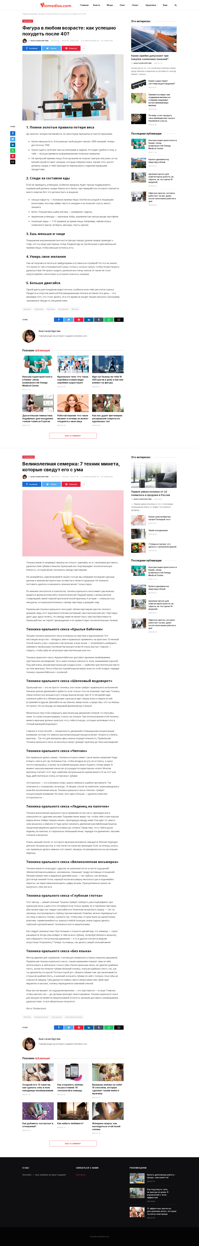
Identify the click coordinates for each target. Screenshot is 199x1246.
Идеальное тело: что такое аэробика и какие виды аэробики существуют (72, 379)
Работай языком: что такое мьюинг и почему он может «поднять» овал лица (72, 418)
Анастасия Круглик (40, 41)
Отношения (28, 457)
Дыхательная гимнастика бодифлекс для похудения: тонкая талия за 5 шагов (37, 418)
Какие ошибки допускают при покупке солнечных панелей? (150, 57)
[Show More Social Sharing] (84, 48)
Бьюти (96, 5)
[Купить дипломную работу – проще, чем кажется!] (137, 1178)
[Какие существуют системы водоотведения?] (138, 84)
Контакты (80, 1174)
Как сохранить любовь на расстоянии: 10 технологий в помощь (70, 1087)
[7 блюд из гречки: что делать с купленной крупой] (138, 547)
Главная (84, 5)
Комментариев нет (91, 41)
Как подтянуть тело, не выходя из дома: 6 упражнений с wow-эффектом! (157, 1193)
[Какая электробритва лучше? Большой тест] (138, 520)
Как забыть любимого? (70, 1123)
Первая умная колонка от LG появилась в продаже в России (150, 493)
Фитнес (75, 309)
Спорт (135, 5)
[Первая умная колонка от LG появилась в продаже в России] (154, 475)
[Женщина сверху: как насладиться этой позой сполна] (108, 1111)
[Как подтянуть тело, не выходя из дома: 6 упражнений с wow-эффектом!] (137, 1193)
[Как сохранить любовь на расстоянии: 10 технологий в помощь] (73, 1072)
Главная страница (29, 14)
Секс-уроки (57, 1017)
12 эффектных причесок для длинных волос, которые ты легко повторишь (161, 1211)
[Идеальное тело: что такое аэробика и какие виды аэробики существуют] (73, 364)
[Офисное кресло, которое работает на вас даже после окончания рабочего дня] (138, 197)
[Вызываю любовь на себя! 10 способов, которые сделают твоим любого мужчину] (108, 1072)
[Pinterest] (12, 156)
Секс (122, 5)
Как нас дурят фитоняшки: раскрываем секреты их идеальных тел (107, 418)
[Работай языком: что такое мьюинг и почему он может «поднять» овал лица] (73, 403)
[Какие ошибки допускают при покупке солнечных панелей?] (154, 39)
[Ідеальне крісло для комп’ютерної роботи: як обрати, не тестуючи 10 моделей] (138, 177)
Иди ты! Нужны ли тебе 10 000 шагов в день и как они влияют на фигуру (107, 379)
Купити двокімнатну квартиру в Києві (159, 160)
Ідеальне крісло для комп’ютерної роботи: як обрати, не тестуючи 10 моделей (161, 178)
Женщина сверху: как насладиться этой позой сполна (106, 1126)
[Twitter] (12, 139)
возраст (27, 309)
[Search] (175, 5)
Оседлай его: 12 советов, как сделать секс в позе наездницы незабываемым (37, 1087)
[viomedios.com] (55, 5)
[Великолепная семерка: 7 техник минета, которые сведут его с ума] (73, 523)
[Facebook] (12, 133)
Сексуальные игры (73, 1017)
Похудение (63, 309)
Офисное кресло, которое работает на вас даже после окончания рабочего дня (162, 197)
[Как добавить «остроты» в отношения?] (38, 1111)
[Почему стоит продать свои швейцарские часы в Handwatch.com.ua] (138, 119)
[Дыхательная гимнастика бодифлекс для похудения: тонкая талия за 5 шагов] (38, 403)
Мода (110, 5)
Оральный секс (41, 1017)
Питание (51, 309)
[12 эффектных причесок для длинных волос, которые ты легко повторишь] (137, 1212)
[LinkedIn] (12, 145)
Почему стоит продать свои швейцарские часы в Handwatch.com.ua (162, 118)
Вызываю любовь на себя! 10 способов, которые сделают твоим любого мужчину (107, 1089)
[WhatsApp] (12, 150)
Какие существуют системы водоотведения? (162, 82)
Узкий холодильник (158, 530)
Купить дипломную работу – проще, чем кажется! (161, 1176)
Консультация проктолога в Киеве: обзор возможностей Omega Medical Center (37, 381)
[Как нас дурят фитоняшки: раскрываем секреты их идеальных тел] (108, 403)
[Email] (12, 162)
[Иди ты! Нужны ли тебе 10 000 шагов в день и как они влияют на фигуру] (108, 364)
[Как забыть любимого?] (73, 1111)
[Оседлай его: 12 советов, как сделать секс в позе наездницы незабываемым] (38, 1072)
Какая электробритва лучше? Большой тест (160, 518)
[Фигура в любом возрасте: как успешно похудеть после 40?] (73, 87)
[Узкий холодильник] (138, 534)
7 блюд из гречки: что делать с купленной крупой (162, 545)
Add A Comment (73, 435)
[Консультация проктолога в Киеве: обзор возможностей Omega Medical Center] (38, 364)
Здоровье (150, 5)
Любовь (27, 1017)
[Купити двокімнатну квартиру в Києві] (138, 163)
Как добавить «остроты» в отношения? (37, 1125)
